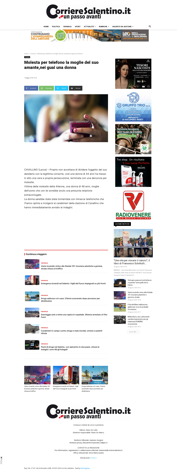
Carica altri (132, 332)
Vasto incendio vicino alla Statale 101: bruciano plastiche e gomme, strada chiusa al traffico (37, 388)
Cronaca (33, 54)
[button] (150, 26)
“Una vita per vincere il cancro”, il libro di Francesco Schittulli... (132, 262)
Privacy (1, 461)
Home (26, 54)
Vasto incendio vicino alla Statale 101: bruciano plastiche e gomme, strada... (140, 294)
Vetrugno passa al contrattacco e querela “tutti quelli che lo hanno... (140, 282)
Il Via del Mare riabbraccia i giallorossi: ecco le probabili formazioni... (138, 307)
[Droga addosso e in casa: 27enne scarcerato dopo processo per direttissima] (95, 375)
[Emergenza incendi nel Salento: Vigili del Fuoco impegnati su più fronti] (66, 375)
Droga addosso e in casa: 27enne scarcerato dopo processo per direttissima (93, 388)
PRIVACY (93, 458)
